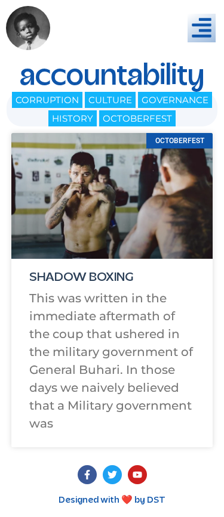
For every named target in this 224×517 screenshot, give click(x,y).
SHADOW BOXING (81, 278)
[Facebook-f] (87, 474)
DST (156, 500)
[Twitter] (112, 474)
